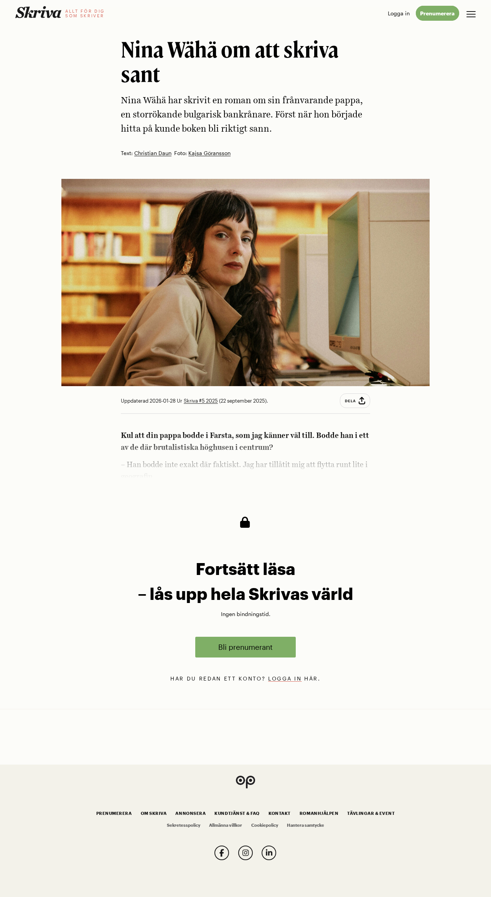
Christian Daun (152, 153)
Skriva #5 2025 (201, 401)
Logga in (399, 13)
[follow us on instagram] (245, 853)
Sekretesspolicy (183, 825)
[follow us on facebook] (221, 853)
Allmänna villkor (225, 825)
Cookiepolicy (264, 825)
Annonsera (190, 813)
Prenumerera (437, 13)
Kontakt (280, 813)
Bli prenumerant (245, 647)
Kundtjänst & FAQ (236, 813)
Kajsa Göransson (209, 153)
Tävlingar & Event (371, 813)
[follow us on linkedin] (269, 853)
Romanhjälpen (319, 813)
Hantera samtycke (305, 825)
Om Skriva (154, 813)
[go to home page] (38, 12)
